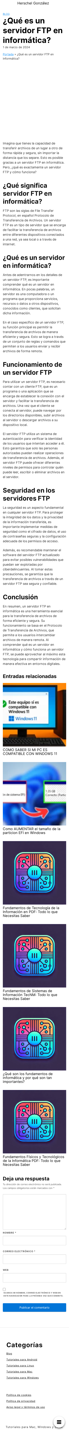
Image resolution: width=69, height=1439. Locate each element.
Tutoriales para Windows (22, 1377)
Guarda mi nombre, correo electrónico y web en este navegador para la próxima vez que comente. (33, 1294)
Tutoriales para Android (21, 1359)
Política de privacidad (20, 1400)
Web (6, 1269)
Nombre (9, 1232)
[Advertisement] (34, 98)
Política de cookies (18, 1394)
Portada (8, 54)
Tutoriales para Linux (20, 1365)
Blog (6, 13)
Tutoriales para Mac (19, 1371)
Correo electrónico (19, 1251)
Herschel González (33, 3)
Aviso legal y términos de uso (25, 1407)
